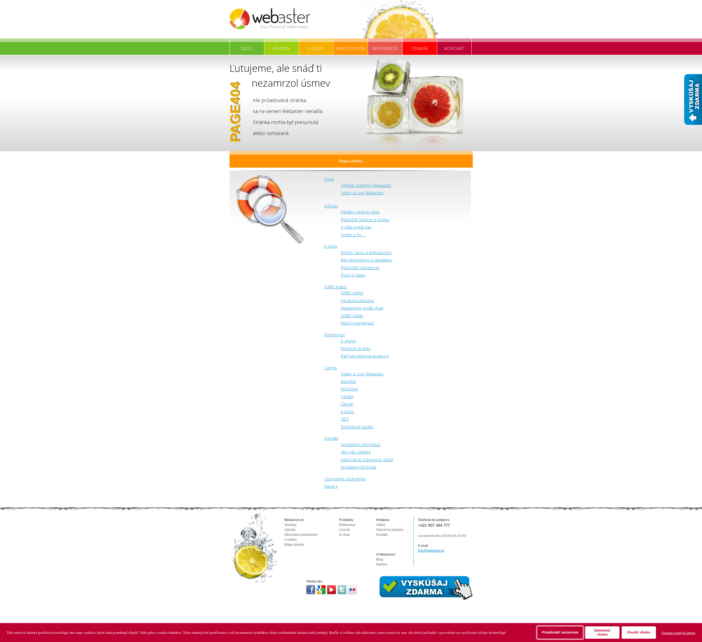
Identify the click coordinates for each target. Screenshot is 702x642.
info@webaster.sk (431, 551)
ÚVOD (247, 49)
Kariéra (331, 486)
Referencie (334, 334)
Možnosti (349, 389)
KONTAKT (454, 49)
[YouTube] (331, 590)
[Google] (321, 590)
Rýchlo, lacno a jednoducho (366, 252)
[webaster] (270, 18)
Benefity (348, 381)
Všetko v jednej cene (360, 212)
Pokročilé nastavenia (360, 267)
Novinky (290, 525)
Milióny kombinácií (357, 323)
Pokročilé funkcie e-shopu (365, 219)
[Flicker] (352, 590)
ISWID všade (352, 315)
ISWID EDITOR (350, 49)
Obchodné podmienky (345, 479)
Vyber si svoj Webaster (362, 192)
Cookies (290, 540)
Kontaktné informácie (361, 444)
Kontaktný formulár (359, 467)
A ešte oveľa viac (356, 227)
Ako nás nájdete (356, 452)
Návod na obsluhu (390, 530)
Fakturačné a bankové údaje (367, 459)
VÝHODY (281, 49)
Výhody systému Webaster (366, 185)
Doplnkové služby (357, 426)
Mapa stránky (351, 161)
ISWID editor (335, 286)
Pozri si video (353, 275)
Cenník (330, 367)
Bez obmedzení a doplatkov (366, 260)
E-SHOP (316, 49)
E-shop (331, 246)
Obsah (347, 404)
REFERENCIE (385, 49)
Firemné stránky (356, 348)
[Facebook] (310, 590)
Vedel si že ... (353, 234)
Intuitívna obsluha (357, 300)
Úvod (329, 179)
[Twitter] (342, 590)
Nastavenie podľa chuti (362, 308)
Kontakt (331, 438)
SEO (345, 419)
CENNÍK (419, 49)
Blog (379, 559)
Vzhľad (347, 396)
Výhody (331, 206)
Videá (380, 525)
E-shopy (348, 340)
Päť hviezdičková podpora (365, 356)
